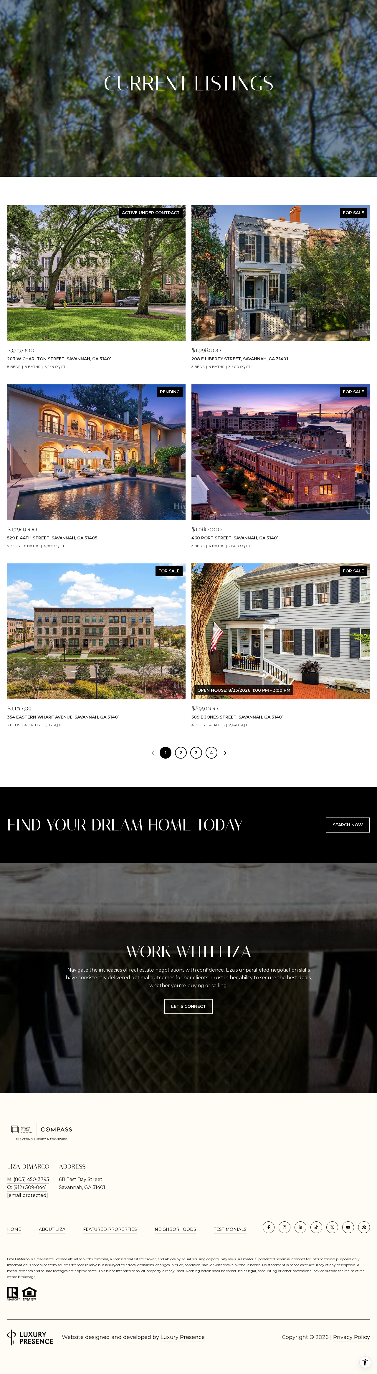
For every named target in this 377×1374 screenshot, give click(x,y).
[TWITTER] (332, 1227)
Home (14, 1229)
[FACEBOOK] (269, 1227)
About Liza (52, 1229)
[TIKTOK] (316, 1227)
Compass (100, 1259)
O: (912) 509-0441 (27, 1187)
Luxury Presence (183, 1337)
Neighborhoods (175, 1229)
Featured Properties (110, 1229)
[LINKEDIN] (300, 1227)
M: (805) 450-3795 (28, 1179)
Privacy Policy (351, 1337)
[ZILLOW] (364, 1227)
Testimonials (230, 1229)
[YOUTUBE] (348, 1227)
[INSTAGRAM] (284, 1227)
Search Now (348, 825)
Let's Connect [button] (188, 1006)
